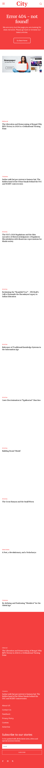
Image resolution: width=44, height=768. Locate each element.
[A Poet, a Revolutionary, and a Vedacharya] (22, 527)
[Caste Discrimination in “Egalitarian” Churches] (22, 375)
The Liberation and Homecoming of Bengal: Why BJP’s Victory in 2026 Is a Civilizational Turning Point (22, 126)
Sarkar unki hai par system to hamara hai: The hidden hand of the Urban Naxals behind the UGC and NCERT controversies (22, 181)
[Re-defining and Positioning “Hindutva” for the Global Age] (22, 577)
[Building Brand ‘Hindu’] (22, 425)
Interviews (5, 549)
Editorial (5, 121)
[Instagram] (8, 761)
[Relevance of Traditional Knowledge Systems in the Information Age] (22, 322)
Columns (5, 176)
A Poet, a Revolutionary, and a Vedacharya (19, 552)
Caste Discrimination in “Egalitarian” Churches (21, 400)
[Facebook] (3, 761)
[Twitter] (13, 761)
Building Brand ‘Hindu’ (11, 451)
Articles (4, 231)
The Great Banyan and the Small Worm (18, 502)
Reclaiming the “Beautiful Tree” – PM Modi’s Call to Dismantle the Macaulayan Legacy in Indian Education (20, 294)
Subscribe (22, 752)
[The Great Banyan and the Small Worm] (22, 476)
